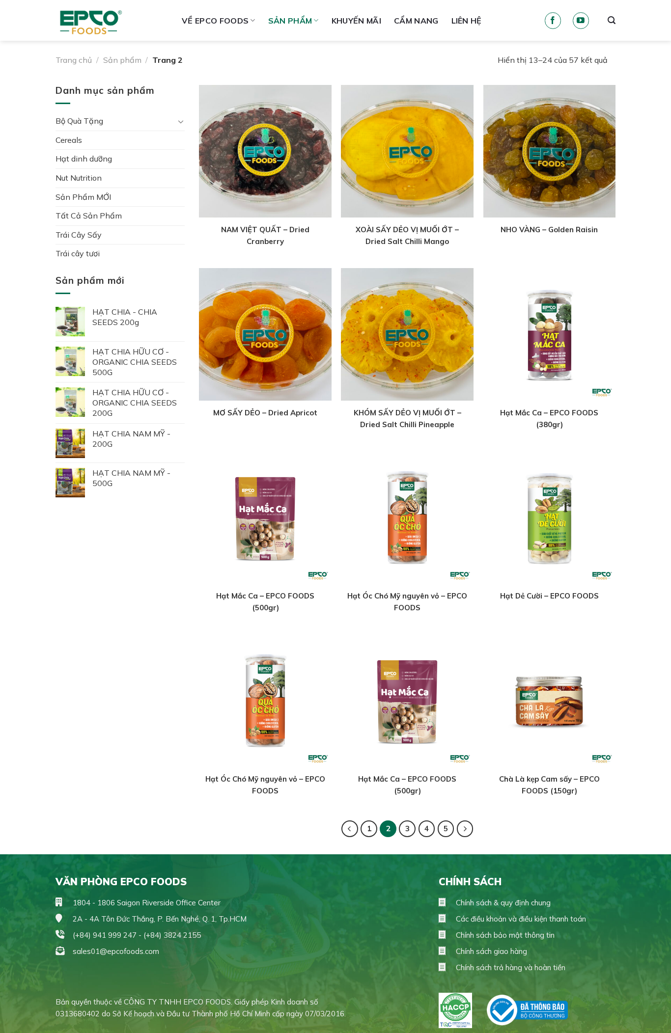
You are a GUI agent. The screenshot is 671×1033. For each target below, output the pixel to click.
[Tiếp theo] (465, 828)
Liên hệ (466, 21)
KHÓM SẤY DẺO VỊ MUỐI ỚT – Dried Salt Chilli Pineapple (407, 418)
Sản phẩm (290, 21)
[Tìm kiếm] (611, 20)
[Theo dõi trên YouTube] (581, 20)
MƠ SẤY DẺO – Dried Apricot (265, 412)
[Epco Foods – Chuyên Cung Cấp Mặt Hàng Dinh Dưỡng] (111, 20)
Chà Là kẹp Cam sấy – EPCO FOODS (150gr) (549, 784)
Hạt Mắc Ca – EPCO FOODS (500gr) (265, 601)
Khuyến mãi (356, 21)
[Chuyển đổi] (181, 121)
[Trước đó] (349, 828)
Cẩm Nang (416, 21)
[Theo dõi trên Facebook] (553, 20)
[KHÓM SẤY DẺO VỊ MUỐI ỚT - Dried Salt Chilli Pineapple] (407, 334)
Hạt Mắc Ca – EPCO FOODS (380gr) (549, 418)
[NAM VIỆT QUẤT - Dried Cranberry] (265, 151)
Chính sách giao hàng (490, 951)
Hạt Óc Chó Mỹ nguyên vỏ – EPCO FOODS (407, 601)
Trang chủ (74, 60)
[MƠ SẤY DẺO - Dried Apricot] (265, 334)
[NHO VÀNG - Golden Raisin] (549, 151)
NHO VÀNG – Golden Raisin (549, 229)
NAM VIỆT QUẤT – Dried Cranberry (265, 235)
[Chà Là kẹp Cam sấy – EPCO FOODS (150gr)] (549, 701)
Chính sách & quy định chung (502, 902)
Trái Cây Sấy (79, 235)
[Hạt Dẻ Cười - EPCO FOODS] (549, 518)
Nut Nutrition (79, 178)
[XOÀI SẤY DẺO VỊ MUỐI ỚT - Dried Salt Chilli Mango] (407, 151)
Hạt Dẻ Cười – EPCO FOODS (549, 595)
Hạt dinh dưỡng (84, 158)
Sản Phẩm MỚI (83, 197)
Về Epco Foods (215, 21)
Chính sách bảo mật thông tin (504, 935)
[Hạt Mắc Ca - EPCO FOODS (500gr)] (265, 518)
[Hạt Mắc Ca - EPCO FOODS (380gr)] (549, 334)
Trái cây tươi (78, 253)
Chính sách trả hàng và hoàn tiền (509, 967)
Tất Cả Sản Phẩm (89, 215)
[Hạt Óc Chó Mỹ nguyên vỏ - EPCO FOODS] (407, 518)
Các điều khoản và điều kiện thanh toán (520, 919)
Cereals (69, 140)
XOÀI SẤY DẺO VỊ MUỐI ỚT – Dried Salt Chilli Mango (407, 235)
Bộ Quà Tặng (79, 121)
